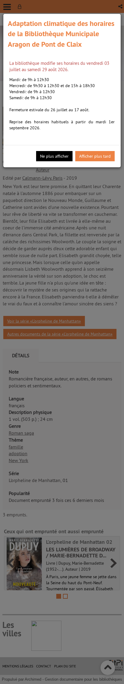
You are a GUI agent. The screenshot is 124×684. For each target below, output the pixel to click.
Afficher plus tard (95, 156)
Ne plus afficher (54, 156)
